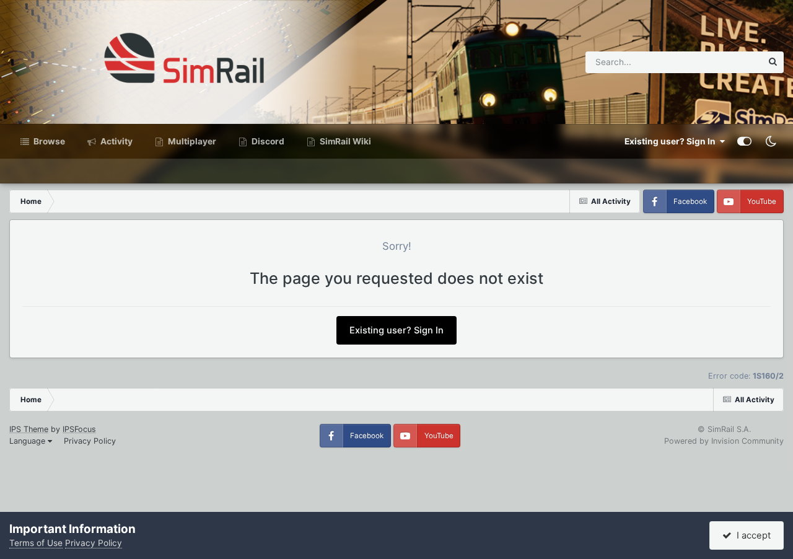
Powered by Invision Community (724, 441)
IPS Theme (28, 429)
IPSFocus (79, 429)
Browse (48, 141)
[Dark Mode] (771, 141)
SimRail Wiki (344, 141)
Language (28, 441)
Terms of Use (36, 543)
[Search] (773, 62)
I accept (751, 535)
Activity (116, 141)
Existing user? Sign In (671, 141)
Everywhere (723, 61)
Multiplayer (191, 141)
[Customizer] (744, 141)
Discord (267, 141)
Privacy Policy (90, 441)
